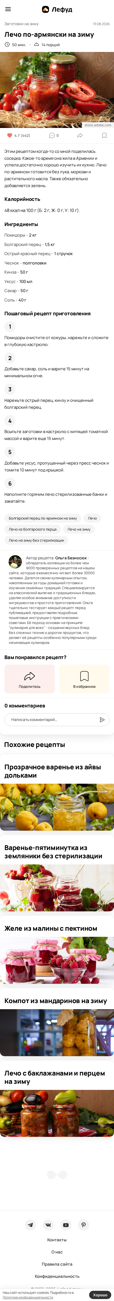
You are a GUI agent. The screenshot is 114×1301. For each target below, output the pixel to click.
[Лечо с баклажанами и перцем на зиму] (57, 1113)
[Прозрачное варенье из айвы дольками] (57, 807)
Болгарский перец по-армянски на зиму (43, 518)
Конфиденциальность (57, 1276)
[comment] (102, 720)
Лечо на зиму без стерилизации (36, 540)
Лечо (92, 518)
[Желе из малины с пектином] (57, 960)
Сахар (10, 290)
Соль (9, 300)
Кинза (10, 272)
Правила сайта (57, 1264)
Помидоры (14, 235)
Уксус (9, 281)
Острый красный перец (27, 253)
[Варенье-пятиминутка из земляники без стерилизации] (57, 887)
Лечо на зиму (79, 529)
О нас (57, 1252)
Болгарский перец (22, 244)
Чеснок (11, 263)
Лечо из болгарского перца (32, 529)
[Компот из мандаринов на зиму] (57, 1032)
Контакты (57, 1240)
